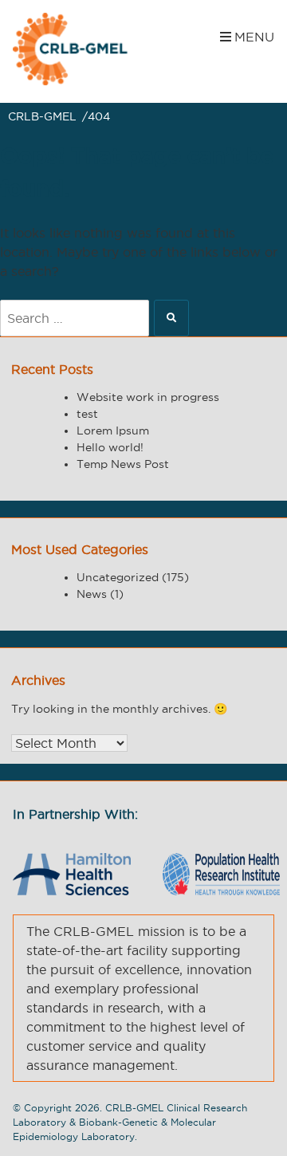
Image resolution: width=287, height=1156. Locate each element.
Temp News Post (123, 464)
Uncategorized (118, 577)
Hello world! (110, 447)
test (87, 413)
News (92, 594)
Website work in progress (148, 397)
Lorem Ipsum (113, 430)
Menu (254, 36)
